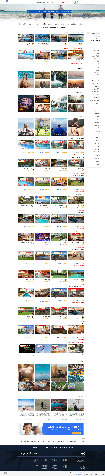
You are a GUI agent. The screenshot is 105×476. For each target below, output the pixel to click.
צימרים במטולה (55, 464)
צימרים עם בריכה (45, 471)
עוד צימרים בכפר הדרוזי (79, 321)
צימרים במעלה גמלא (54, 471)
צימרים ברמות (55, 468)
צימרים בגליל (65, 467)
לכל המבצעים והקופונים (79, 358)
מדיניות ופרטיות (72, 447)
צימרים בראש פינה (54, 467)
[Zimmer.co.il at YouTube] (30, 453)
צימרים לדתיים (45, 462)
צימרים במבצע (45, 459)
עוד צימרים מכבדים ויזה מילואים (78, 154)
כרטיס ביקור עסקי (35, 447)
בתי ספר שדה (45, 469)
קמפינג (46, 467)
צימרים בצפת (55, 466)
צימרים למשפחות (48, 2)
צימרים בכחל (55, 462)
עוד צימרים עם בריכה (80, 228)
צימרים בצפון (59, 2)
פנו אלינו (74, 443)
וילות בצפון (36, 460)
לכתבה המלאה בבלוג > (30, 419)
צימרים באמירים (54, 459)
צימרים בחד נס (55, 460)
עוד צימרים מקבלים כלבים (79, 191)
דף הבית (83, 466)
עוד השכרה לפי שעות (79, 247)
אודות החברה (82, 467)
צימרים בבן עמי (55, 465)
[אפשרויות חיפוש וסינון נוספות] (39, 17)
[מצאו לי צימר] (51, 429)
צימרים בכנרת (65, 465)
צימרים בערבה (65, 464)
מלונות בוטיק (36, 464)
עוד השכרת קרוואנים (80, 210)
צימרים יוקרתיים (45, 461)
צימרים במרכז (65, 460)
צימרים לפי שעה (45, 466)
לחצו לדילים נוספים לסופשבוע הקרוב (77, 63)
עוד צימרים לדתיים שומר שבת (78, 173)
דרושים (84, 469)
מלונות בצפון (36, 465)
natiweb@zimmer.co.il (81, 465)
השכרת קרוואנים (42, 2)
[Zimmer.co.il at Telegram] (27, 453)
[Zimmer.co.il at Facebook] (36, 453)
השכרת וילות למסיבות (34, 461)
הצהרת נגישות (49, 447)
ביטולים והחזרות (63, 447)
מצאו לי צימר (37, 2)
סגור (5, 473)
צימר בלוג (42, 447)
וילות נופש (36, 459)
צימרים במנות (55, 469)
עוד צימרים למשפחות (79, 284)
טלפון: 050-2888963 (81, 460)
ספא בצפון (36, 462)
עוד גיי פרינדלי (80, 339)
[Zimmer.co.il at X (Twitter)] (24, 453)
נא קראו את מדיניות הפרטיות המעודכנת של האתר (75, 474)
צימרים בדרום (65, 461)
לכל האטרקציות (80, 392)
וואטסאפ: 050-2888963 (81, 461)
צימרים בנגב (65, 462)
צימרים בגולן (65, 466)
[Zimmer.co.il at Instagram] (33, 453)
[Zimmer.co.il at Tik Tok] (21, 453)
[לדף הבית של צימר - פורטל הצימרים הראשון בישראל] (83, 453)
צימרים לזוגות (54, 2)
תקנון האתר (56, 447)
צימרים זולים (46, 460)
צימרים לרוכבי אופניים (44, 468)
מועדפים (32, 2)
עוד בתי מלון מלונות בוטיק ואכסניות (77, 302)
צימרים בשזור (55, 461)
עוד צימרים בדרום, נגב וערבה (78, 265)
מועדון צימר (83, 468)
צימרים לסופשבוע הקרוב (66, 2)
